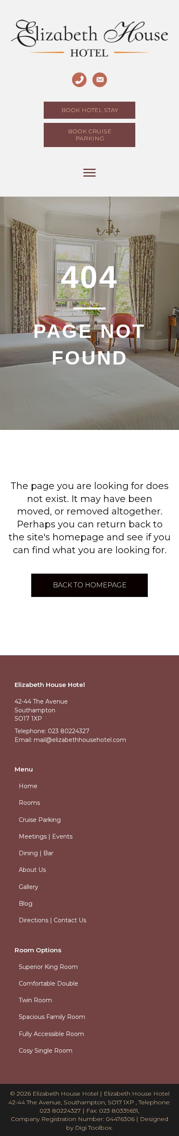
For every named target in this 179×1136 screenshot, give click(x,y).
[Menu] (89, 173)
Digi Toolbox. (94, 1127)
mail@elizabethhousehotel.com (80, 740)
